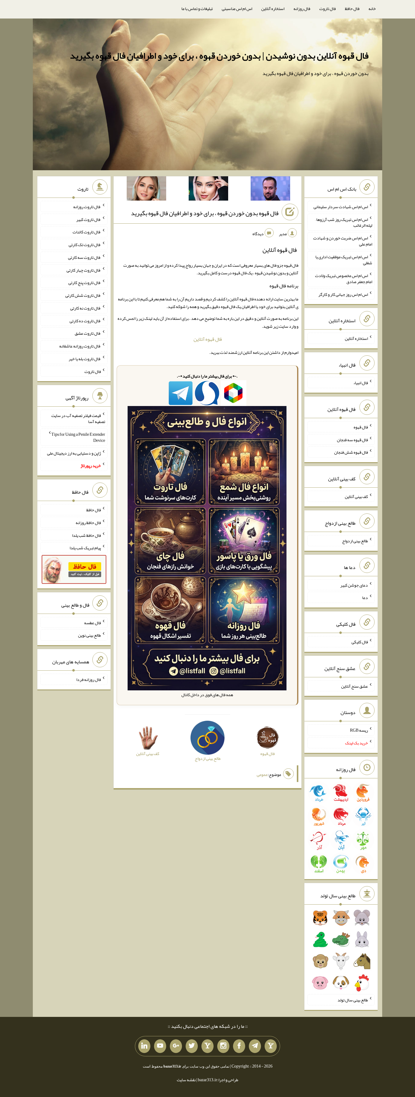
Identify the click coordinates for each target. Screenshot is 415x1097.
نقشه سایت (186, 1079)
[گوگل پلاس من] (176, 1046)
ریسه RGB (359, 730)
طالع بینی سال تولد (353, 1000)
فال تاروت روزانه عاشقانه (80, 346)
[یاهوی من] (271, 1046)
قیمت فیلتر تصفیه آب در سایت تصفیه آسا (78, 418)
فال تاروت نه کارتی (85, 308)
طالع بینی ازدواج (355, 541)
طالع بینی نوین (89, 635)
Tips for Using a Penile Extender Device (78, 437)
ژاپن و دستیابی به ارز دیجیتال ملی (74, 453)
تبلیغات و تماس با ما (197, 8)
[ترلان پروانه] (208, 189)
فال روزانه (301, 8)
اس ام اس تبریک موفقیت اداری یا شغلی (343, 259)
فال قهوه (361, 427)
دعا (365, 597)
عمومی (262, 774)
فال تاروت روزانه (87, 206)
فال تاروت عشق (88, 333)
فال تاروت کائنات (87, 232)
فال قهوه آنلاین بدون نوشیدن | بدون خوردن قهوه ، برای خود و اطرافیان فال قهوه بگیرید (219, 55)
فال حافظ (352, 8)
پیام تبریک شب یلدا (85, 547)
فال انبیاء (360, 382)
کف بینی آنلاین (356, 496)
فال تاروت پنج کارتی (84, 282)
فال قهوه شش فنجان (351, 452)
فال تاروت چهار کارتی (84, 270)
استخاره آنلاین (272, 8)
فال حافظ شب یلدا (86, 535)
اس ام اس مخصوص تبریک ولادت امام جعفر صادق (343, 278)
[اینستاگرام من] (223, 1046)
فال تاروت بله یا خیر (85, 358)
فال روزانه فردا (88, 679)
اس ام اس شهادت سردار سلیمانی (341, 206)
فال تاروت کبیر (88, 219)
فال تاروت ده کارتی (85, 320)
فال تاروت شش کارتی (83, 295)
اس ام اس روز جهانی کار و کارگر (343, 294)
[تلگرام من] (255, 1046)
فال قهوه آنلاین (208, 339)
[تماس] (207, 1046)
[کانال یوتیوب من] (160, 1046)
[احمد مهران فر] (270, 189)
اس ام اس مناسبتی (237, 8)
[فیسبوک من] (239, 1046)
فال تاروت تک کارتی (85, 244)
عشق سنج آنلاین (354, 686)
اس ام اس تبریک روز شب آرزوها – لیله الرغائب (343, 222)
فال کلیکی (360, 642)
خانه (372, 8)
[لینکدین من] (144, 1046)
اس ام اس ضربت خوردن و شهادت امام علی (342, 241)
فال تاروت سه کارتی (84, 257)
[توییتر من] (192, 1046)
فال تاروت (327, 8)
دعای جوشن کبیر (354, 585)
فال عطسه (92, 622)
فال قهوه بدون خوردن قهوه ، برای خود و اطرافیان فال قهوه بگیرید (205, 213)
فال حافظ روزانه (88, 522)
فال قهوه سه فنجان (352, 439)
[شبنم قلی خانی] (146, 189)
